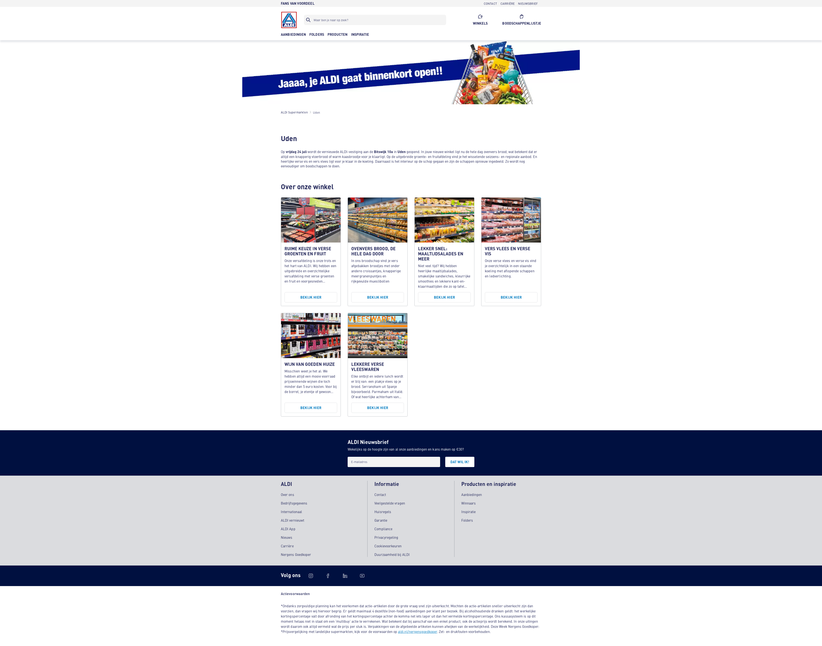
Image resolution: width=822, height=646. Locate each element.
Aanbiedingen (471, 494)
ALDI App (288, 528)
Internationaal (291, 511)
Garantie (380, 520)
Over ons (287, 494)
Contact (380, 494)
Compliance (383, 528)
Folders (467, 520)
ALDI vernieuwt (292, 520)
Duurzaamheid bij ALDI (392, 554)
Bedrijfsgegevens (294, 503)
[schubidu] (328, 576)
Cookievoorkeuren (388, 545)
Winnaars (468, 503)
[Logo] (289, 19)
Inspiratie (468, 511)
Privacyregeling (386, 537)
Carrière (287, 545)
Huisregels (382, 511)
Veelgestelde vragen (389, 503)
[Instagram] (311, 576)
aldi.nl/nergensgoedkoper (417, 631)
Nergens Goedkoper (296, 554)
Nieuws (286, 537)
